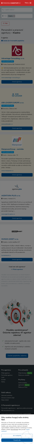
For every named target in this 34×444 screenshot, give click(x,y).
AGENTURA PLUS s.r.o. (10, 195)
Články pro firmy (22, 387)
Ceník (2, 377)
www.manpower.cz (7, 171)
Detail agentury (17, 82)
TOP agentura (7, 61)
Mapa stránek (5, 400)
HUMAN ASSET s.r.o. (10, 239)
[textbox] (13, 10)
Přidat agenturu (18, 269)
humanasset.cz (6, 255)
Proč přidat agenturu (6, 375)
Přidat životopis (22, 373)
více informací (14, 429)
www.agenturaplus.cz (8, 214)
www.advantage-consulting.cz (10, 78)
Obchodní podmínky (6, 395)
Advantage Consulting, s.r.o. (12, 58)
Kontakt (3, 379)
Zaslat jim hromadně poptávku (13, 41)
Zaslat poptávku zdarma (17, 355)
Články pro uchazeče (23, 375)
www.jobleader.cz (7, 124)
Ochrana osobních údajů (7, 398)
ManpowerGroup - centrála (12, 149)
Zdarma (30, 373)
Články (3, 382)
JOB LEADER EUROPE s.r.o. (12, 102)
